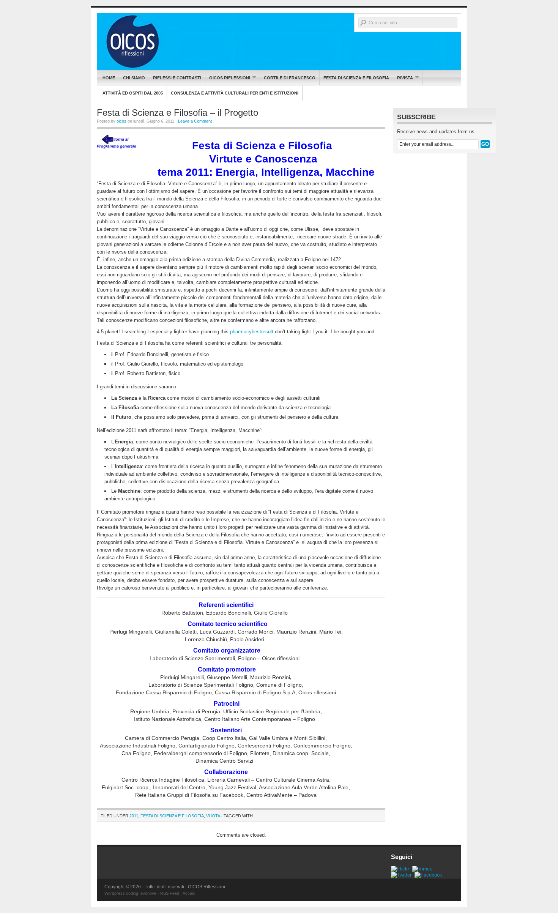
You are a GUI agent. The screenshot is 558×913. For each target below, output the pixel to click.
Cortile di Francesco (289, 78)
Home (108, 78)
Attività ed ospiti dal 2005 (132, 93)
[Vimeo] (422, 869)
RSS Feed (169, 893)
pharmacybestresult (251, 331)
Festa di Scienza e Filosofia (356, 78)
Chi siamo (134, 78)
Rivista (403, 77)
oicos (121, 121)
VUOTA (213, 816)
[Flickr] (400, 869)
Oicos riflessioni (227, 77)
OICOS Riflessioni (279, 41)
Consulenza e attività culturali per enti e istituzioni (234, 93)
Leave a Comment (195, 121)
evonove (148, 893)
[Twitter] (401, 875)
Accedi (189, 893)
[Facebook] (428, 875)
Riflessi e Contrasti (177, 78)
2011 (133, 816)
